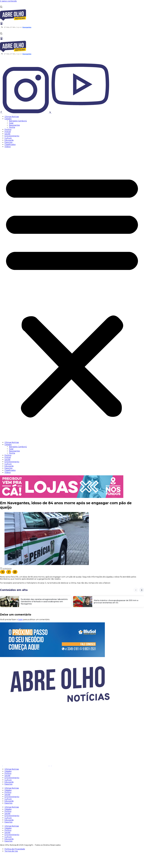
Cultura (7, 138)
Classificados (10, 144)
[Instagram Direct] (14, 572)
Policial (7, 132)
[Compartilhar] (2, 572)
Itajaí (11, 123)
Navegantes (14, 125)
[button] (72, 295)
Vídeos (7, 147)
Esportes (8, 142)
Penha (12, 127)
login (20, 619)
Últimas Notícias (11, 117)
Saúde (7, 134)
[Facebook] (8, 572)
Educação (9, 140)
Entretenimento (11, 136)
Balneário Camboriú (18, 121)
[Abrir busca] (1, 7)
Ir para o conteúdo (8, 1)
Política (7, 129)
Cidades (7, 119)
